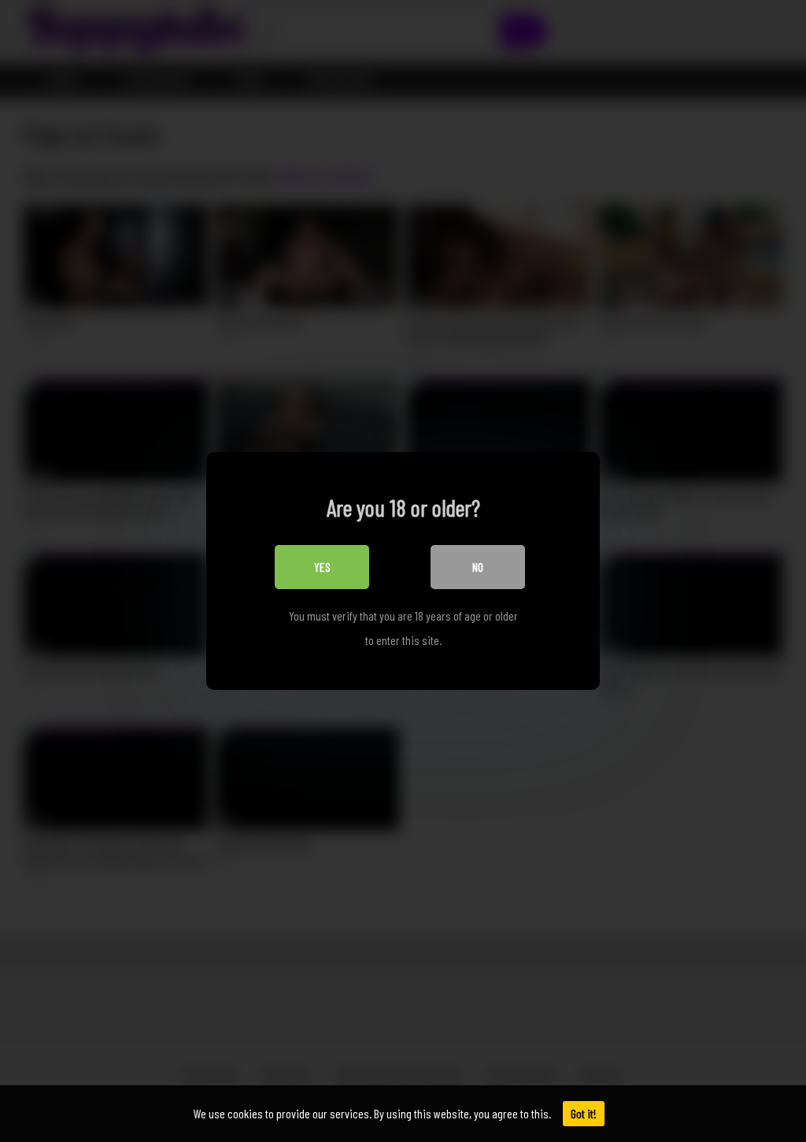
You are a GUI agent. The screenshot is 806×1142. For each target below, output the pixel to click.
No (477, 566)
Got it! (584, 1113)
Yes (322, 566)
